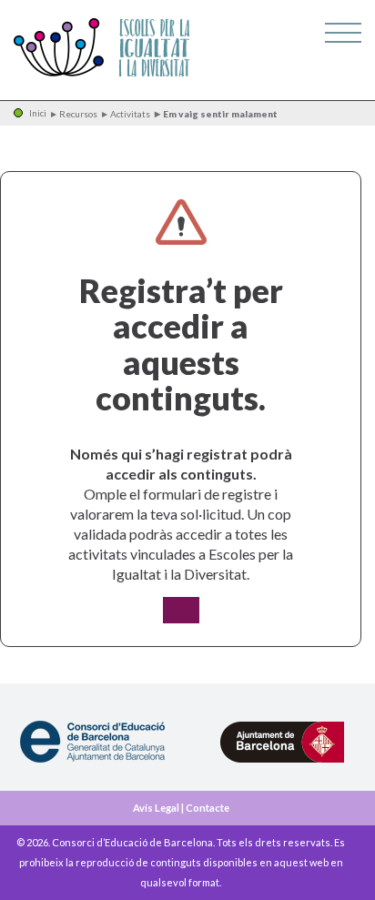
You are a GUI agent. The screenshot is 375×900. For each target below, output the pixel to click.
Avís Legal (156, 808)
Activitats (130, 113)
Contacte (207, 808)
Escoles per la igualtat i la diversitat (102, 48)
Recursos (78, 113)
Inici (37, 112)
